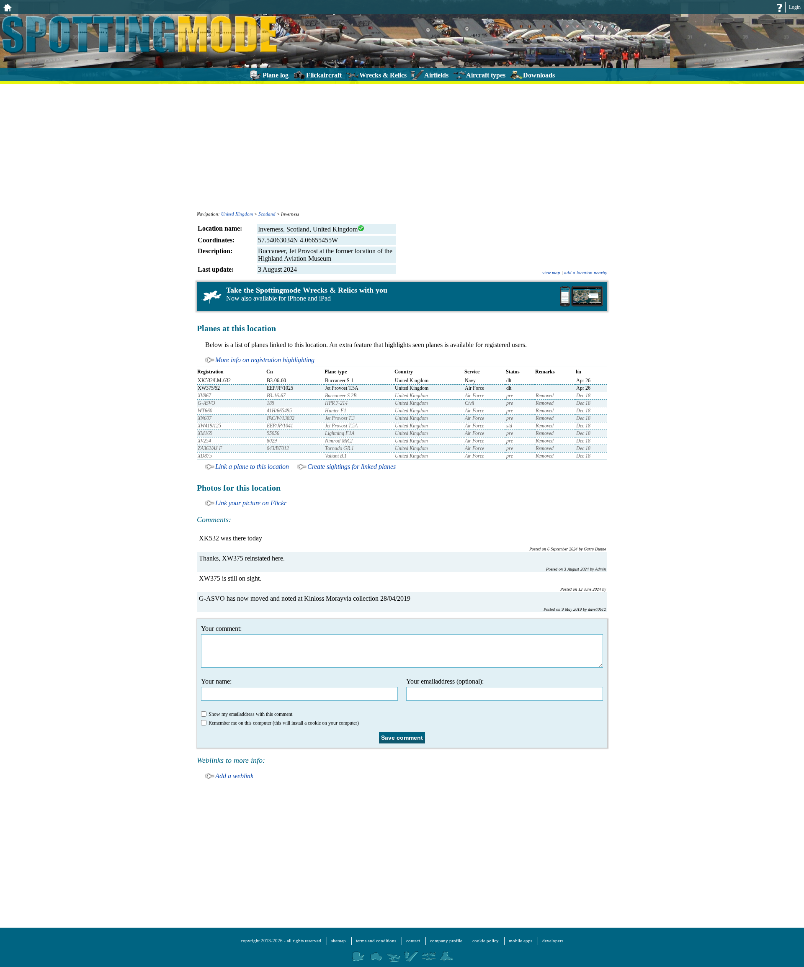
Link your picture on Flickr (250, 503)
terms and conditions (376, 940)
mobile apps (520, 940)
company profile (446, 940)
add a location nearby (585, 272)
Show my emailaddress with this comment (250, 714)
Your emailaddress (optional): (445, 681)
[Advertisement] (402, 146)
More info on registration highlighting (264, 359)
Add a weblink (234, 775)
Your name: (216, 681)
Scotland (267, 213)
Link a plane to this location (252, 466)
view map (551, 272)
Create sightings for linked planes (351, 466)
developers (552, 940)
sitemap (338, 940)
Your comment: (221, 628)
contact (413, 940)
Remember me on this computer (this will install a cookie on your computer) (284, 723)
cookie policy (485, 940)
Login (795, 7)
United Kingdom (237, 213)
